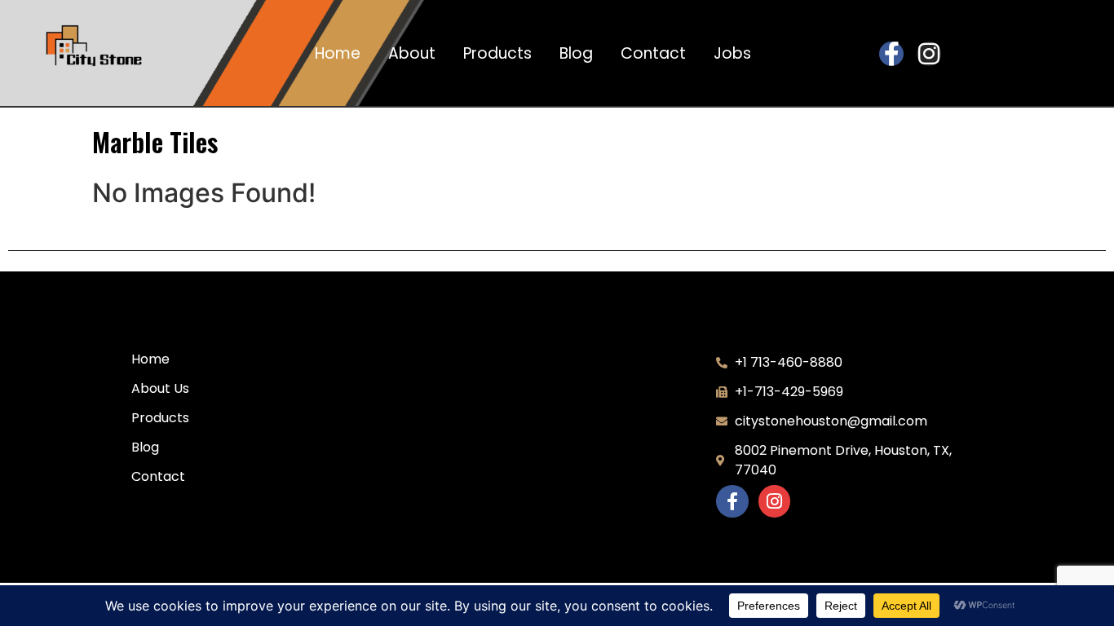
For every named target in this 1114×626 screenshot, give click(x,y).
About (411, 53)
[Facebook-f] (891, 54)
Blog (576, 53)
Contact (653, 53)
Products (497, 53)
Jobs (732, 53)
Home (337, 53)
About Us (160, 388)
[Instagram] (929, 54)
